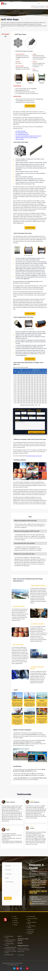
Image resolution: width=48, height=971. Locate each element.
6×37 (29, 137)
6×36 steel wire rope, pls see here (34, 455)
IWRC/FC (23, 410)
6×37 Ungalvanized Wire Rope (22, 134)
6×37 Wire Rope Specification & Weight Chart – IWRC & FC (28, 136)
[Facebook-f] (21, 968)
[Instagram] (24, 968)
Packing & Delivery (20, 139)
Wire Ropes (13, 13)
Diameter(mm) (18, 409)
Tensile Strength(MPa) (30, 410)
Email (22, 416)
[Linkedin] (14, 968)
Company (39, 416)
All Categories (7, 13)
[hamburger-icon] (32, 7)
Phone (30, 416)
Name (16, 416)
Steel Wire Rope (34, 137)
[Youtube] (17, 968)
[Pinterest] (27, 968)
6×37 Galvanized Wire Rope (22, 132)
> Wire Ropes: (5, 34)
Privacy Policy (21, 955)
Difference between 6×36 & (22, 137)
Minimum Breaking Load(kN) (39, 410)
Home (2, 13)
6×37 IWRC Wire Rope (20, 131)
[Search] (47, 7)
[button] (39, 3)
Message (17, 420)
